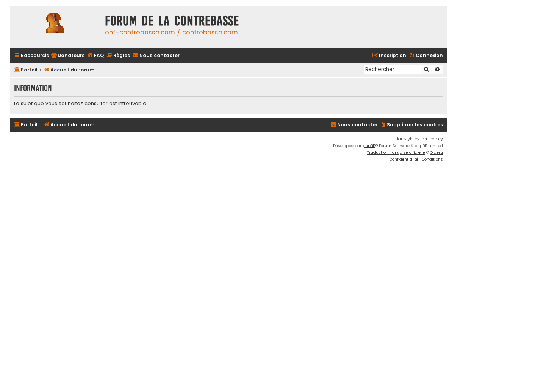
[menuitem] (67, 56)
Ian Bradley (432, 139)
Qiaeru (436, 152)
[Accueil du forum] (55, 27)
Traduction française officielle (396, 152)
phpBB (369, 146)
